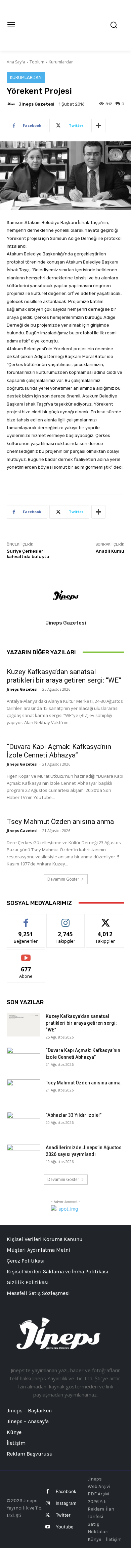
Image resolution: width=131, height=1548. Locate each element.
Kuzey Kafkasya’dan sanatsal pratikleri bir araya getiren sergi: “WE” (64, 676)
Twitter (63, 1515)
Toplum (37, 62)
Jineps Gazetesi (36, 104)
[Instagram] (47, 1503)
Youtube (65, 1526)
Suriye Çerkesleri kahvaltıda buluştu (28, 554)
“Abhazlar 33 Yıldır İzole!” (73, 1115)
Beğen (26, 919)
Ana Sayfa (16, 62)
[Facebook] (47, 1491)
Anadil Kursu (110, 551)
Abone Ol (26, 954)
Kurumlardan (61, 62)
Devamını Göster (63, 879)
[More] (98, 125)
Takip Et (65, 919)
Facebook (66, 1491)
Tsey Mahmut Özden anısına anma (60, 822)
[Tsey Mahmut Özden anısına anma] (23, 1091)
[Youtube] (47, 1527)
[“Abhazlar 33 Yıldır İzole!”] (23, 1123)
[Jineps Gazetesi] (12, 104)
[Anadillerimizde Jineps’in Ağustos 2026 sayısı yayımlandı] (23, 1156)
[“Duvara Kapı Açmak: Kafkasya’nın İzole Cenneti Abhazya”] (23, 1059)
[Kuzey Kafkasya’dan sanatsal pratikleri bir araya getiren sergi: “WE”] (23, 1024)
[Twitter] (47, 1515)
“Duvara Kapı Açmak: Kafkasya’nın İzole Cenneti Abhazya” (59, 751)
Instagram (66, 1503)
